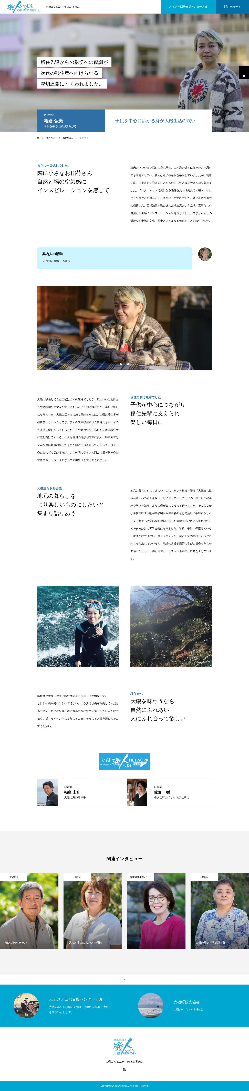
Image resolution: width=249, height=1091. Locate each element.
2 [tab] (124, 364)
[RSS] (124, 1069)
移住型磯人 (244, 72)
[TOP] (124, 979)
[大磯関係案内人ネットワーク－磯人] (24, 7)
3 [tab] (128, 364)
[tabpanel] (124, 328)
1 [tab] (121, 364)
